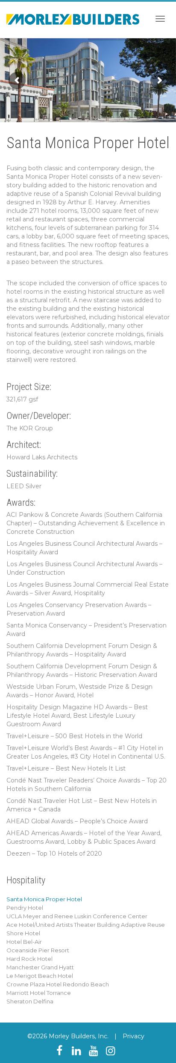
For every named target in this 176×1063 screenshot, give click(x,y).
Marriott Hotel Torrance (38, 992)
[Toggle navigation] (160, 18)
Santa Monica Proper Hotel (44, 899)
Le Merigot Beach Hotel (39, 975)
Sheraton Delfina (29, 1001)
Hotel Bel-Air (24, 941)
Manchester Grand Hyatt (40, 967)
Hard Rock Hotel (29, 958)
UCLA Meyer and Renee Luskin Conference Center (76, 916)
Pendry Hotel (24, 907)
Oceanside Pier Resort (37, 950)
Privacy (133, 1036)
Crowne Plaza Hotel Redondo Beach (57, 984)
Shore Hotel (23, 933)
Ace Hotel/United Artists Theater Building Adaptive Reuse (85, 924)
